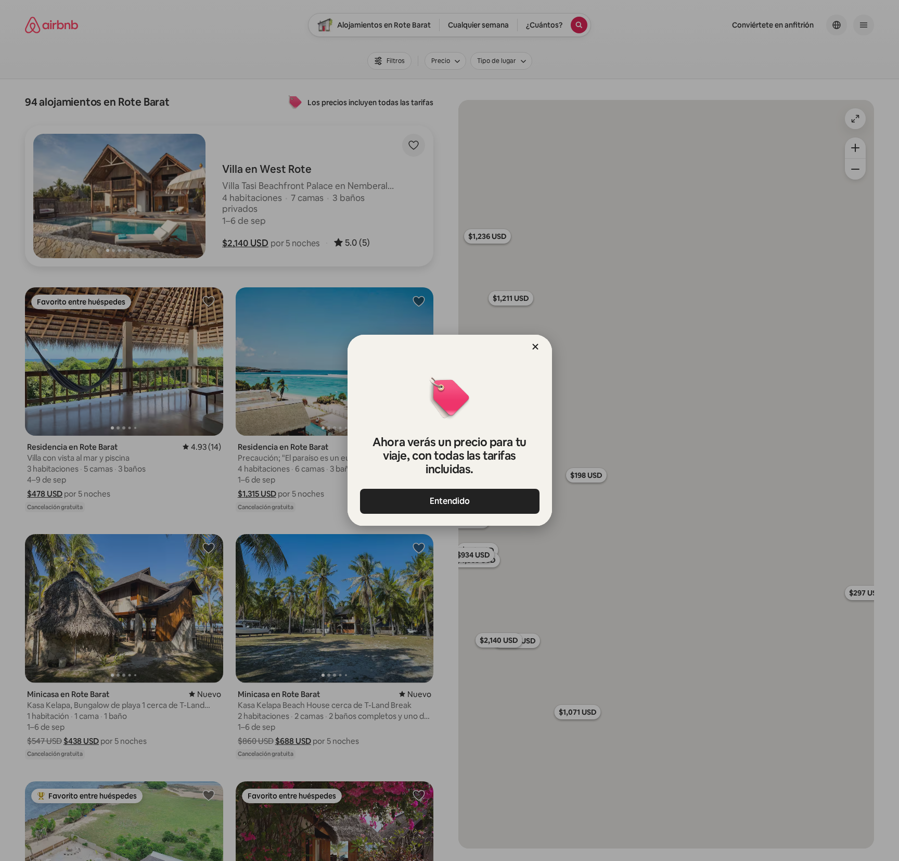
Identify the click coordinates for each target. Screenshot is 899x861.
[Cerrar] (535, 347)
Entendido (450, 501)
